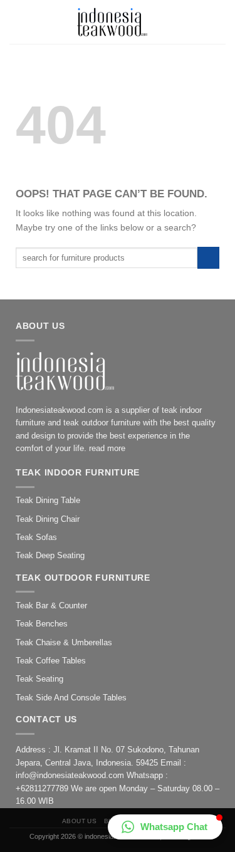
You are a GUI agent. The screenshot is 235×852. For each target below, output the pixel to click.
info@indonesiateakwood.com (70, 775)
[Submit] (208, 258)
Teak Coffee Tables (51, 660)
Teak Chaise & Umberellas (64, 642)
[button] (165, 826)
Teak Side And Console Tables (71, 697)
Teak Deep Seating (50, 555)
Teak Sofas (36, 537)
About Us (79, 821)
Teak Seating (39, 678)
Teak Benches (42, 623)
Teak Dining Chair (48, 519)
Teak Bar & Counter (51, 605)
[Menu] (17, 22)
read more (107, 448)
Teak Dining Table (48, 500)
